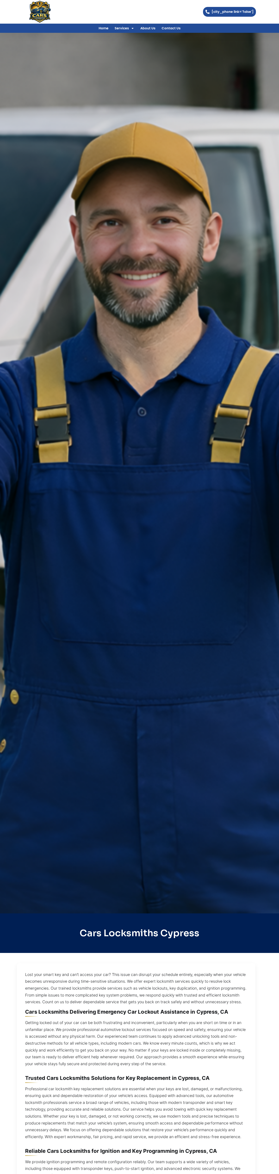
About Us (147, 28)
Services (122, 28)
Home (103, 28)
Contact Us (171, 28)
